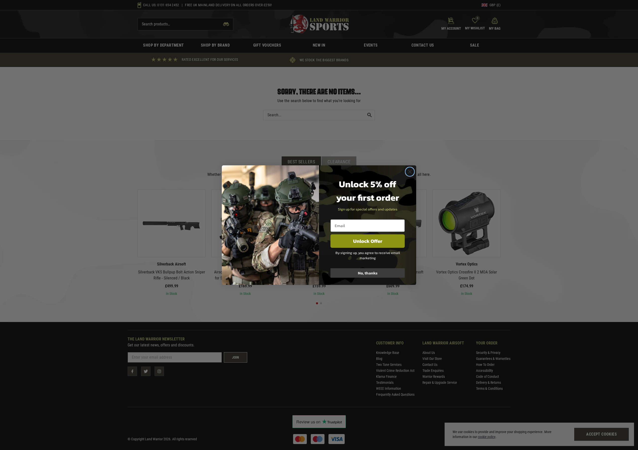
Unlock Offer (367, 241)
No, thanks (368, 273)
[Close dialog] (409, 171)
